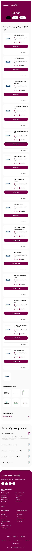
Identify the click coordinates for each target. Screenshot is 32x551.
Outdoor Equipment (6, 525)
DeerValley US (4, 499)
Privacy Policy (17, 540)
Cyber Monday (20, 519)
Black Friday (20, 516)
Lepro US (3, 504)
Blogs (8, 536)
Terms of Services (6, 540)
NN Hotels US (19, 495)
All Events (19, 521)
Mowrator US (4, 497)
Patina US (18, 499)
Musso (2, 506)
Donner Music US (20, 493)
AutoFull (18, 497)
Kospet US (3, 495)
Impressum (27, 540)
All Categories (4, 528)
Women (3, 514)
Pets (2, 523)
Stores (14, 536)
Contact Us (16, 543)
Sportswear (4, 519)
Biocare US (4, 501)
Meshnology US (5, 493)
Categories (22, 536)
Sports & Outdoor (5, 521)
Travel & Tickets (5, 516)
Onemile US (19, 501)
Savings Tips (20, 514)
